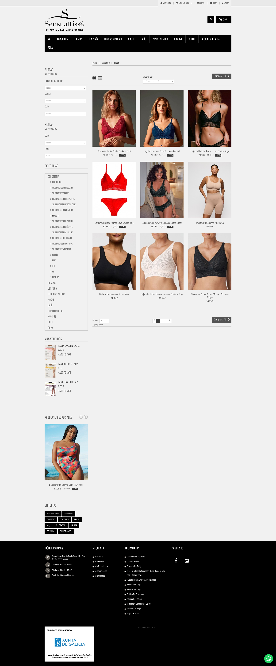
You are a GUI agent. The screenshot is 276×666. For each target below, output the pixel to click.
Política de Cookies (134, 599)
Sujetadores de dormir (62, 237)
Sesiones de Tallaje (134, 566)
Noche (51, 299)
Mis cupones (100, 576)
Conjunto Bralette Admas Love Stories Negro (210, 151)
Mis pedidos (99, 562)
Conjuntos (56, 182)
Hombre (52, 316)
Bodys (54, 260)
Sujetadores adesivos (61, 249)
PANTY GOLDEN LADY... (69, 346)
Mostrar (95, 320)
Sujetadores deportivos (62, 243)
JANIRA (74, 525)
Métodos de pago (134, 609)
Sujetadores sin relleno (62, 187)
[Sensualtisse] (66, 21)
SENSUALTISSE (53, 514)
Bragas (52, 283)
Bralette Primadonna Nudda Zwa (114, 294)
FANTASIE (51, 520)
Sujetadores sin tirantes (62, 210)
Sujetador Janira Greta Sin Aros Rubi (114, 151)
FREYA (76, 520)
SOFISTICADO (65, 531)
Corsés (55, 254)
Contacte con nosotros (136, 557)
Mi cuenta (166, 3)
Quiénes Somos (133, 562)
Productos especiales (58, 417)
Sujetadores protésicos (62, 226)
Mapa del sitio (132, 614)
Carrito (201, 3)
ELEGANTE (69, 514)
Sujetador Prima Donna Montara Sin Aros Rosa (162, 294)
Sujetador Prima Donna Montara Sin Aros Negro (210, 296)
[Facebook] (176, 560)
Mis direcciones (101, 566)
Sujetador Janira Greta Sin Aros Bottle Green (162, 223)
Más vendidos (53, 339)
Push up (55, 277)
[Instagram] (187, 560)
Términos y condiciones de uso (139, 604)
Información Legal (134, 585)
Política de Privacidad (135, 594)
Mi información (101, 571)
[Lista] (100, 78)
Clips (54, 271)
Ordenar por (148, 77)
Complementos (55, 311)
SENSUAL (51, 531)
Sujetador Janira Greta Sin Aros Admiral (162, 151)
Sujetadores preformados (63, 198)
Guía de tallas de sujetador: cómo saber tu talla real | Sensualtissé (146, 573)
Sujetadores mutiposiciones (64, 204)
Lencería (52, 288)
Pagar (214, 3)
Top (53, 265)
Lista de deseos (184, 3)
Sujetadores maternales (62, 232)
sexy (48, 525)
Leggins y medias (56, 294)
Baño (50, 305)
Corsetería (53, 176)
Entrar (226, 3)
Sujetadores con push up (62, 221)
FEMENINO (64, 520)
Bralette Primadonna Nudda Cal (210, 223)
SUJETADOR (60, 525)
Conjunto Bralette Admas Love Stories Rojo (114, 223)
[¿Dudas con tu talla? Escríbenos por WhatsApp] (268, 658)
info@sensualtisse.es (65, 575)
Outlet (51, 322)
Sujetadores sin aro (60, 193)
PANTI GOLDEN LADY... (68, 364)
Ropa (50, 327)
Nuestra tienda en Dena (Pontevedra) (141, 580)
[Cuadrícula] (94, 78)
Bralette (55, 215)
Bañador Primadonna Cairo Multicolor (66, 485)
